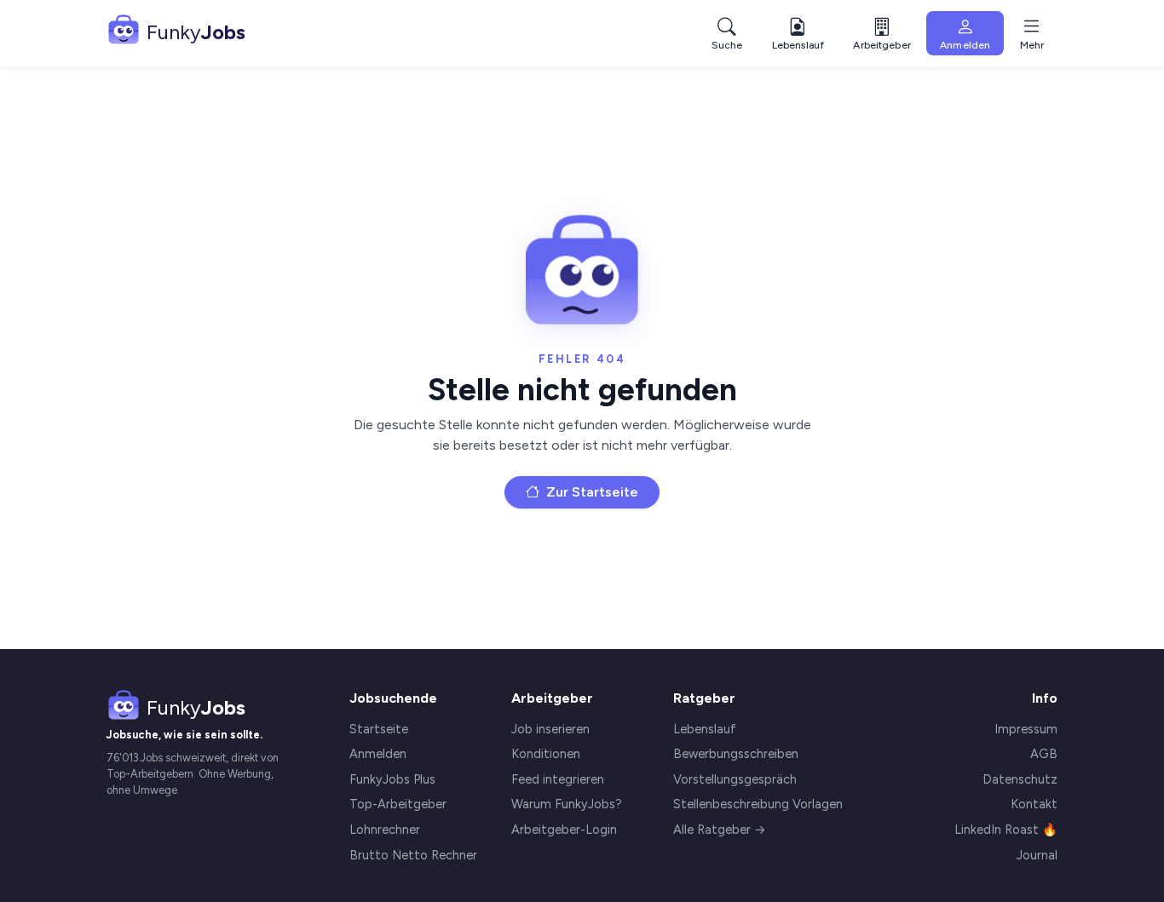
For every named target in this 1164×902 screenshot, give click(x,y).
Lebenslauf (704, 729)
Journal (1037, 855)
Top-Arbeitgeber (398, 804)
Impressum (1025, 729)
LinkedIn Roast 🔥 (1005, 829)
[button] (881, 33)
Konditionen (545, 753)
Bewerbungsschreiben (735, 753)
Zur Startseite (590, 492)
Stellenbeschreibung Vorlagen (758, 804)
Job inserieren (550, 729)
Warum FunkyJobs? (566, 804)
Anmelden (377, 753)
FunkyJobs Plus (392, 779)
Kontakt (1034, 804)
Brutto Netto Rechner (413, 855)
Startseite (378, 729)
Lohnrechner (384, 829)
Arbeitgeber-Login (564, 829)
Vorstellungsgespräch (735, 779)
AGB (1043, 753)
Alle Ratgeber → (719, 829)
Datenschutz (1019, 779)
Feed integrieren (557, 779)
